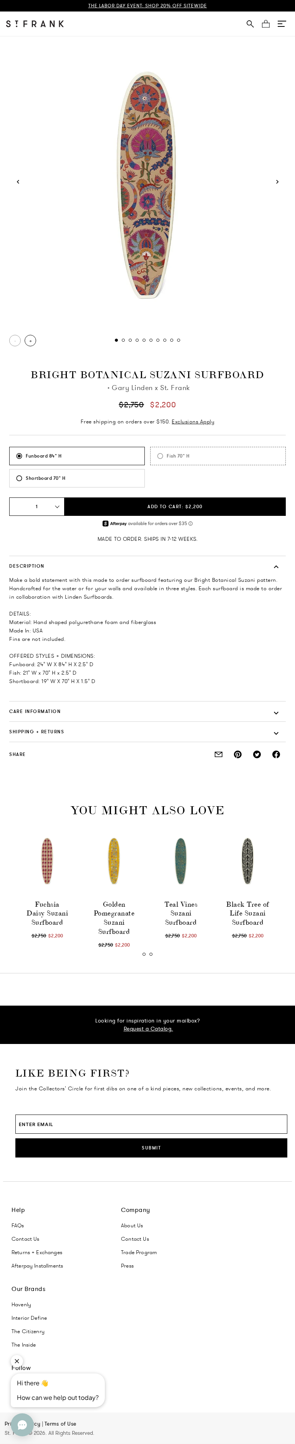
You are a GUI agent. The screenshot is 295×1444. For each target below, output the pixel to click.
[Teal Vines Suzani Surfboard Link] (181, 861)
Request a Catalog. (148, 1028)
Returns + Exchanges (37, 1252)
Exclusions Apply (193, 421)
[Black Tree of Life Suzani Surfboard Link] (247, 861)
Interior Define (29, 1317)
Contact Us (26, 1238)
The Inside (24, 1344)
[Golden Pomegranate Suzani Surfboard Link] (114, 861)
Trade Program (139, 1252)
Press (127, 1265)
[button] (282, 24)
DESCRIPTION (27, 566)
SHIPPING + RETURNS (36, 731)
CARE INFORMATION (35, 711)
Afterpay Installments (37, 1265)
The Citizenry (28, 1331)
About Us (132, 1225)
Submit (151, 1148)
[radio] (77, 456)
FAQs (18, 1225)
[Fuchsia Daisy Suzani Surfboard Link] (47, 861)
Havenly (21, 1304)
